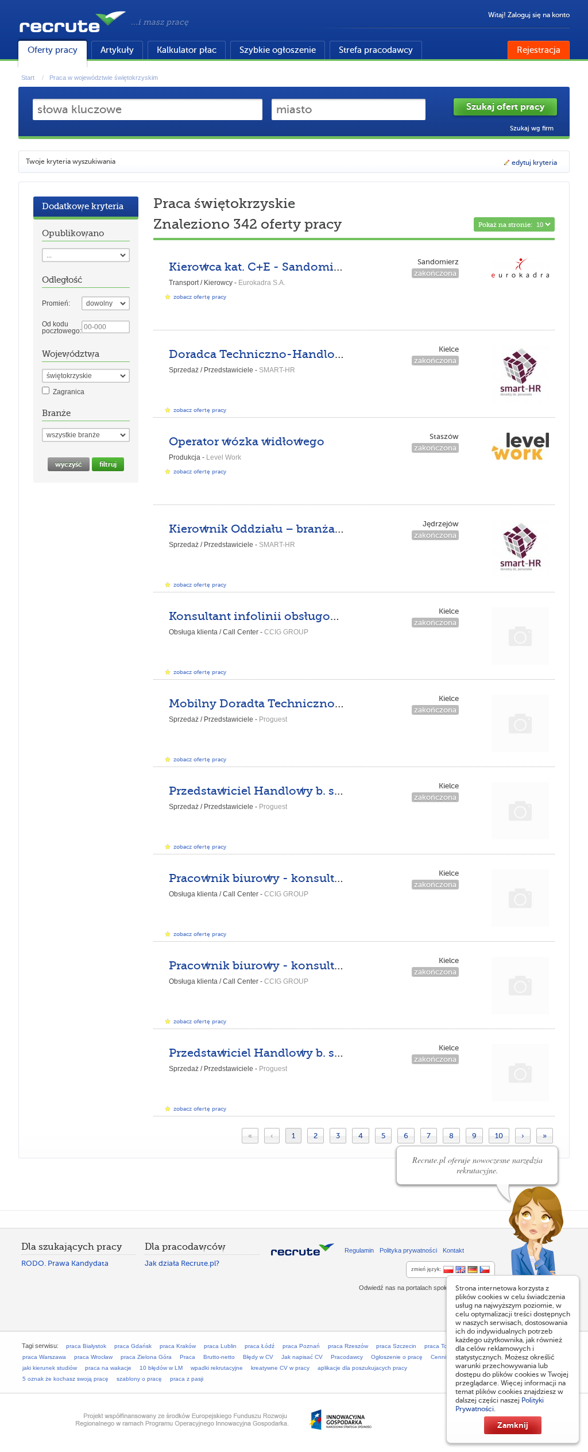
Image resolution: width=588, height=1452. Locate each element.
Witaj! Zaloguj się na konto (529, 15)
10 (499, 1135)
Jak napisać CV (302, 1357)
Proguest (273, 719)
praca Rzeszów (348, 1346)
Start (27, 77)
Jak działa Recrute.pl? (182, 1263)
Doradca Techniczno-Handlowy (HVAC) (282, 354)
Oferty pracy (53, 50)
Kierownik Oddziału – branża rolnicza (276, 529)
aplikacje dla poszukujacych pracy (362, 1368)
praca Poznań (301, 1346)
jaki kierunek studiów (49, 1368)
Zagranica (68, 392)
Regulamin (359, 1250)
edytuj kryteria (534, 163)
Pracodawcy (347, 1357)
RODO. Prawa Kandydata (65, 1263)
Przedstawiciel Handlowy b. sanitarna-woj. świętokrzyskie (334, 791)
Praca (187, 1357)
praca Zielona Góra (146, 1357)
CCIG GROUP (286, 632)
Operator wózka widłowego (246, 441)
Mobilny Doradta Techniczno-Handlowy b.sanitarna (317, 703)
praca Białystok (86, 1346)
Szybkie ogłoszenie (277, 50)
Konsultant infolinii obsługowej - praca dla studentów (322, 616)
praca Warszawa (44, 1357)
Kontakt (453, 1250)
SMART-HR (277, 370)
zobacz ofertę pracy (199, 297)
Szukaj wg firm (532, 128)
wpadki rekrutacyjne (217, 1368)
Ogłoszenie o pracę (397, 1357)
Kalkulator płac (186, 50)
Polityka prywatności (408, 1250)
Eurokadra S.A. (261, 283)
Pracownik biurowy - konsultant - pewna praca (302, 878)
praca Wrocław (93, 1357)
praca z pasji (186, 1379)
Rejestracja (538, 50)
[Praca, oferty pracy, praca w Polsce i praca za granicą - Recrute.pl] (72, 34)
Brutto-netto (219, 1357)
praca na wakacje (108, 1368)
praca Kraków (178, 1346)
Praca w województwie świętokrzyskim (103, 77)
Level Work (223, 457)
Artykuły (117, 50)
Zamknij (512, 1425)
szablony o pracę (139, 1379)
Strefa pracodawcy (376, 50)
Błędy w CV (258, 1357)
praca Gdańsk (133, 1346)
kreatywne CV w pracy (280, 1368)
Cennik (440, 1357)
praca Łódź (259, 1346)
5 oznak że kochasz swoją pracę (65, 1379)
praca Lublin (220, 1346)
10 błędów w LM (161, 1368)
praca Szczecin (396, 1346)
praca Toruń (440, 1346)
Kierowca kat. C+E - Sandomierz (260, 267)
